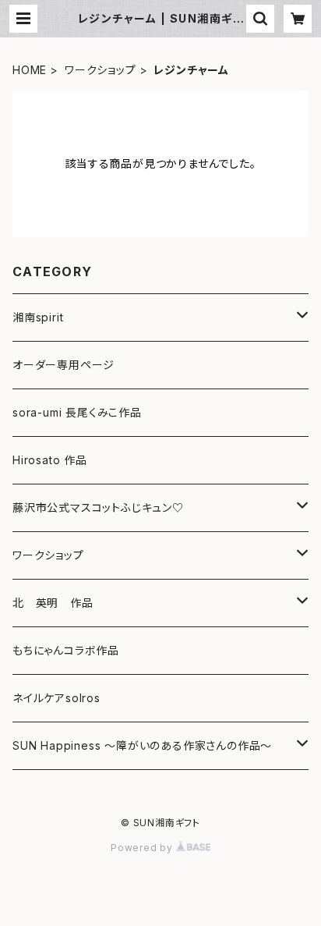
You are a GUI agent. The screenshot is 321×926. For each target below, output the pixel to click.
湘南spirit (37, 317)
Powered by (143, 847)
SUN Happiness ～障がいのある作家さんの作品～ (142, 745)
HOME (29, 69)
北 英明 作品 (52, 602)
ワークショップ (100, 69)
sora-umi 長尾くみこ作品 (77, 412)
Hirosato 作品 (49, 460)
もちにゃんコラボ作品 (65, 650)
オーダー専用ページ (63, 364)
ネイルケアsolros (56, 697)
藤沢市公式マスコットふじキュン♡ (98, 507)
